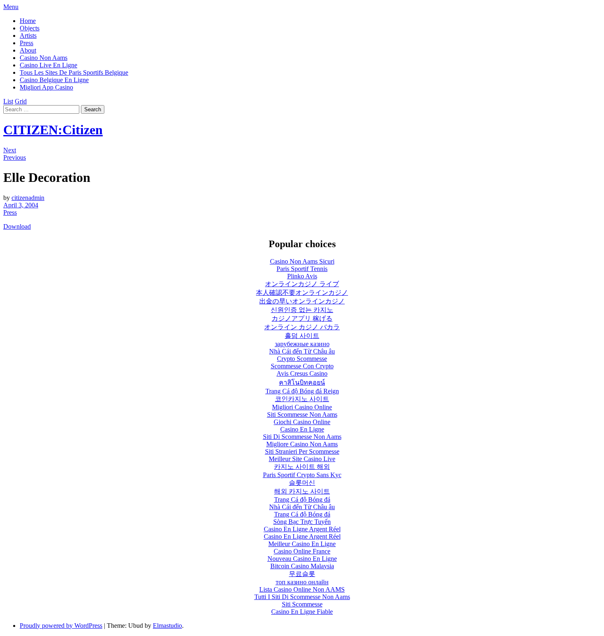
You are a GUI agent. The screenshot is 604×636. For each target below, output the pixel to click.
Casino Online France (302, 551)
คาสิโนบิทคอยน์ (302, 382)
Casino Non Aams (43, 57)
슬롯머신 (302, 482)
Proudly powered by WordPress (61, 625)
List (8, 101)
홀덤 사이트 (302, 335)
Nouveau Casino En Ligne (302, 558)
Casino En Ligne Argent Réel (302, 529)
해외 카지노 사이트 (302, 491)
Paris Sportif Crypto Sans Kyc (302, 474)
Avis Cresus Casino (302, 373)
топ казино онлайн (302, 582)
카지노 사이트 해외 (302, 466)
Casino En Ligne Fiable (302, 611)
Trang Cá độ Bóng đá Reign (302, 391)
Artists (28, 35)
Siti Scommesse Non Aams (302, 414)
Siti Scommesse (302, 604)
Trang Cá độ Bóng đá (302, 499)
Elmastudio (167, 625)
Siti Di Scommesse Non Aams (302, 436)
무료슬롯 (302, 573)
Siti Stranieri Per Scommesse (302, 451)
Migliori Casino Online (302, 407)
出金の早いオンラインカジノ (302, 301)
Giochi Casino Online (302, 421)
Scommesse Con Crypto (302, 366)
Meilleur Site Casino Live (302, 458)
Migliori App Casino (46, 87)
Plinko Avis (302, 276)
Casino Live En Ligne (48, 65)
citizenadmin (28, 197)
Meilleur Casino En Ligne (302, 543)
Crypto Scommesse (302, 358)
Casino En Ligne (302, 429)
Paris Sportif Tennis (302, 268)
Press (26, 42)
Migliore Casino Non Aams (302, 444)
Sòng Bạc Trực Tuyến (302, 521)
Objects (29, 28)
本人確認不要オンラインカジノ (302, 292)
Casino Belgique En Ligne (54, 79)
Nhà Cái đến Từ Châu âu (302, 351)
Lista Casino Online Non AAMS (302, 589)
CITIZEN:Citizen (53, 129)
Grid (21, 101)
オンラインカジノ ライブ (302, 283)
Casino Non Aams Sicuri (302, 261)
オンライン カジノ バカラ (302, 327)
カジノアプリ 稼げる (302, 318)
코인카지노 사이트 (302, 398)
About (28, 50)
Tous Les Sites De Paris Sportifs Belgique (74, 72)
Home (28, 20)
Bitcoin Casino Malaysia (302, 566)
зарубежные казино (302, 343)
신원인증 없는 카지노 (302, 309)
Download (17, 226)
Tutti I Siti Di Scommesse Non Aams (302, 596)
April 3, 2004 (20, 205)
